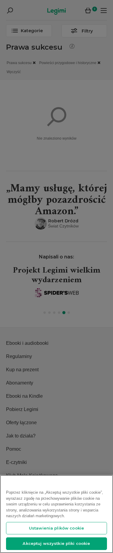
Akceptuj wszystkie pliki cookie (56, 543)
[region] (56, 514)
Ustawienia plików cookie (56, 528)
